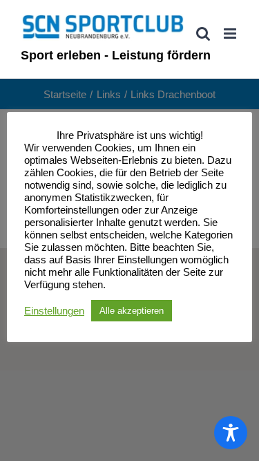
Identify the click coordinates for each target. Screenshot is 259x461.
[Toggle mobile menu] (231, 33)
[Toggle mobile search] (203, 33)
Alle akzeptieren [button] (131, 310)
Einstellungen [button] (54, 311)
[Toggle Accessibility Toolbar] (231, 433)
